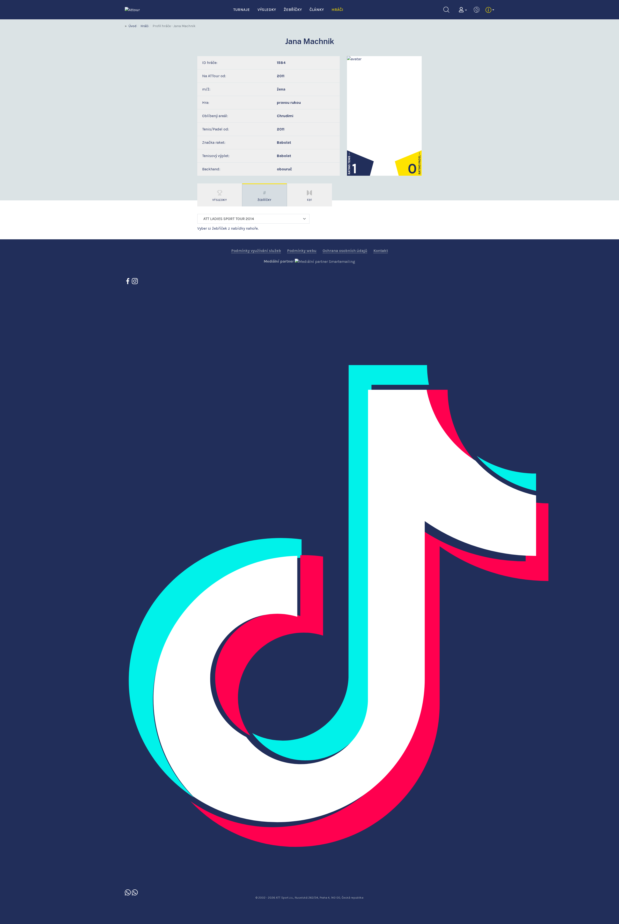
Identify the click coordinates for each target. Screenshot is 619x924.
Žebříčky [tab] (265, 200)
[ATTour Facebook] (128, 281)
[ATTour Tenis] (135, 892)
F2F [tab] (309, 200)
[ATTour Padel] (128, 892)
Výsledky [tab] (219, 200)
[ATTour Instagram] (135, 281)
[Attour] (132, 9)
